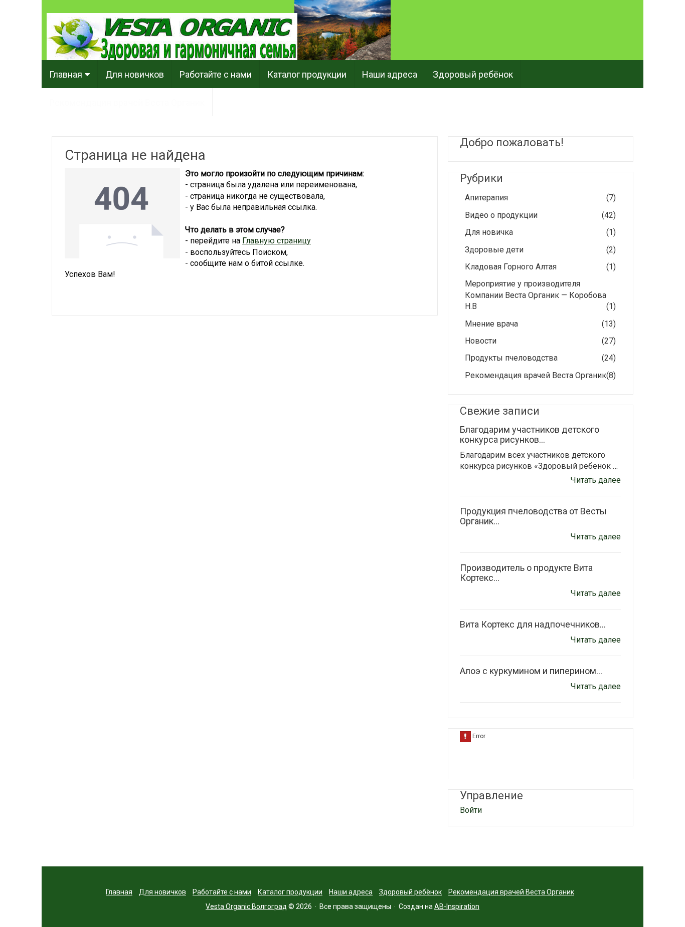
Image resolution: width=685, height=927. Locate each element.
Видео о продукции (540, 215)
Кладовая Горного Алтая (540, 266)
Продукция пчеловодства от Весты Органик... (533, 516)
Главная (65, 74)
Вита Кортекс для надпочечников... (533, 624)
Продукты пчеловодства (540, 358)
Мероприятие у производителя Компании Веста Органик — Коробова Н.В (540, 295)
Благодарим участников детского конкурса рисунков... (529, 434)
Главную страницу (276, 240)
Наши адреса (389, 74)
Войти (471, 810)
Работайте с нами (216, 74)
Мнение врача (540, 324)
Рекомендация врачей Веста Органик (127, 102)
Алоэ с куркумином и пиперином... (531, 671)
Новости (540, 341)
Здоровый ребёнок (473, 74)
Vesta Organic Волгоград (246, 906)
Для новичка (540, 232)
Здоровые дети (540, 249)
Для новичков (134, 74)
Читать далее (596, 480)
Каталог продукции (307, 74)
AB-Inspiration (456, 906)
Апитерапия (540, 197)
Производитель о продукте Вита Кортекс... (526, 572)
